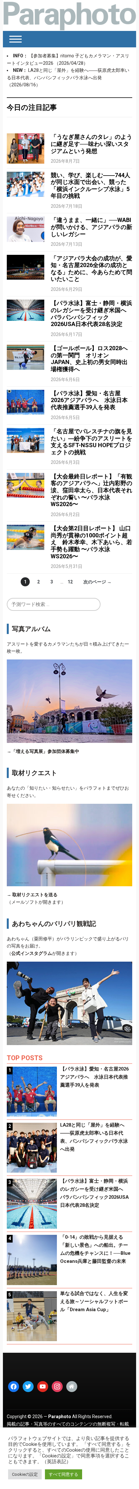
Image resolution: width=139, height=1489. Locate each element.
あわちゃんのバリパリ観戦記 (54, 923)
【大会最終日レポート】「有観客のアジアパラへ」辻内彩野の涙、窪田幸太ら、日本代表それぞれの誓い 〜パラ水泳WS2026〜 (91, 490)
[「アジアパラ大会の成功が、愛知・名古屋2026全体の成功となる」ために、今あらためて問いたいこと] (25, 266)
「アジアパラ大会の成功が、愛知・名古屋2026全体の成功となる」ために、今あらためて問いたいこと (91, 269)
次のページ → (97, 581)
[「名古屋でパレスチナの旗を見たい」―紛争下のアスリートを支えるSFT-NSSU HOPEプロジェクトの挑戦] (25, 440)
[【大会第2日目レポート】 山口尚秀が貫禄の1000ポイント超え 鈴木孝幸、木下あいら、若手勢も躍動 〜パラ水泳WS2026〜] (25, 537)
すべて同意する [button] (63, 1474)
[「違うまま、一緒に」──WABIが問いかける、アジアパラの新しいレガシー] (25, 228)
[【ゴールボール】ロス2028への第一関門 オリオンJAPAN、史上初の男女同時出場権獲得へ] (25, 357)
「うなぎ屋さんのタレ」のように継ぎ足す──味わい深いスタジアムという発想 (91, 143)
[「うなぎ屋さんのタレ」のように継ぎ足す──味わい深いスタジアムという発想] (25, 148)
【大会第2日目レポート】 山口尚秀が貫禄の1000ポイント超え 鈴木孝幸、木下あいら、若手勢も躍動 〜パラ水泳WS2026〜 (91, 542)
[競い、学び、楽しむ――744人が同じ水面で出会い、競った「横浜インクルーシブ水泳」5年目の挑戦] (25, 183)
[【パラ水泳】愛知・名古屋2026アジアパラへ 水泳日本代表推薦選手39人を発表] (25, 401)
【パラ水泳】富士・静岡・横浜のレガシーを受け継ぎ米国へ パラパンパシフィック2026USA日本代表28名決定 (91, 313)
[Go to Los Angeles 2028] (69, 15)
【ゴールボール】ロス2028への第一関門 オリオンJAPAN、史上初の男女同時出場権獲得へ (89, 358)
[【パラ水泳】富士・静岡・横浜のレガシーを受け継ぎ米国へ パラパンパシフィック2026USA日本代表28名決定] (25, 309)
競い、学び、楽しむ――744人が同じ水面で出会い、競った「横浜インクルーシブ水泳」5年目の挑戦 (90, 185)
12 (70, 581)
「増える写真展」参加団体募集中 (45, 751)
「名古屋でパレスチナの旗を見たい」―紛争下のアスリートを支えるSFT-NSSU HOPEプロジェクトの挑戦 (91, 442)
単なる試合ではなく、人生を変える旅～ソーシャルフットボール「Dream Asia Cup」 (94, 1301)
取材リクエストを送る (35, 894)
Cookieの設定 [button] (25, 1474)
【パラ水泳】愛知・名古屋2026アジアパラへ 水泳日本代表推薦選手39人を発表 (89, 400)
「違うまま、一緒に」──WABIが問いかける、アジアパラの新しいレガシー (91, 226)
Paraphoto (59, 1416)
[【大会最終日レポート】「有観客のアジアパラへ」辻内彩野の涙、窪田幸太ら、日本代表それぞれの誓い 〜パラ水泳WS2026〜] (25, 484)
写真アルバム (31, 629)
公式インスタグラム (31, 953)
